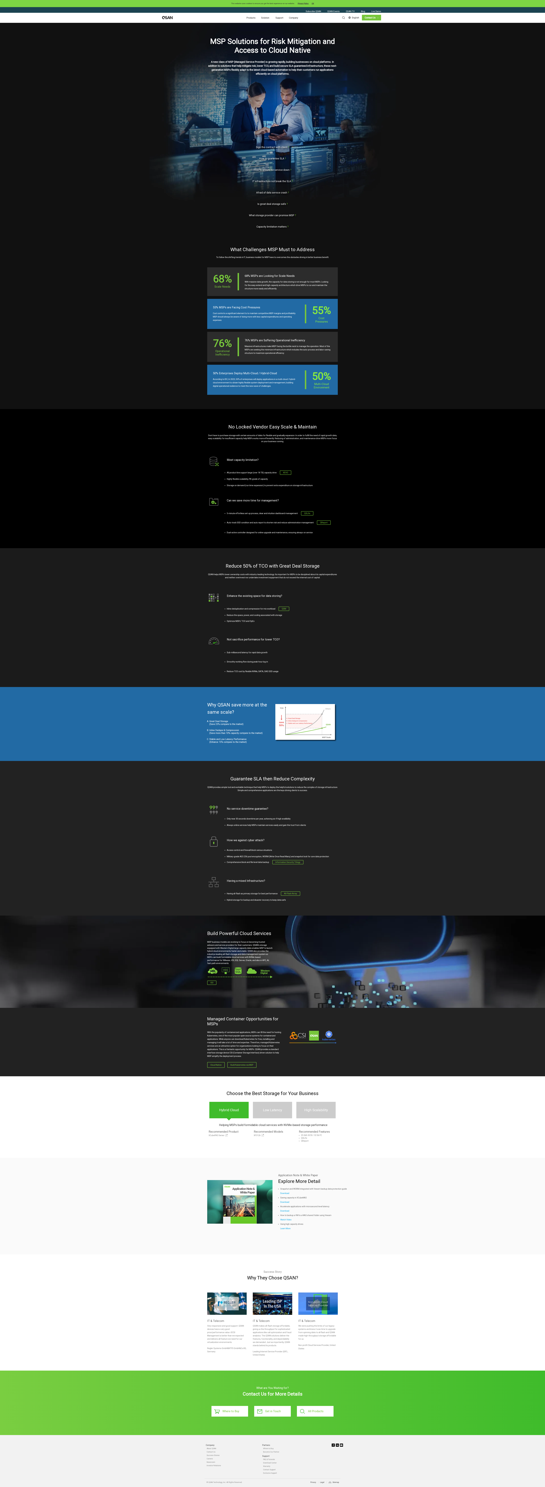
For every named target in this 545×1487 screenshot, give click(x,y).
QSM (284, 609)
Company (293, 17)
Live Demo (376, 11)
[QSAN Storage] (167, 18)
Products (250, 17)
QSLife (307, 513)
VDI (211, 983)
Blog (363, 11)
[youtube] (341, 1445)
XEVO (285, 472)
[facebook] (333, 1445)
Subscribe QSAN (314, 11)
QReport (324, 522)
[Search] (342, 17)
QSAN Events (333, 11)
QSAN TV (350, 11)
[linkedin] (337, 1445)
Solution (265, 17)
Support (279, 17)
